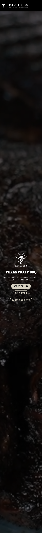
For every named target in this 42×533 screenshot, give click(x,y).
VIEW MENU (21, 293)
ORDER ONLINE (21, 286)
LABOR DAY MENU (21, 300)
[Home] (16, 6)
